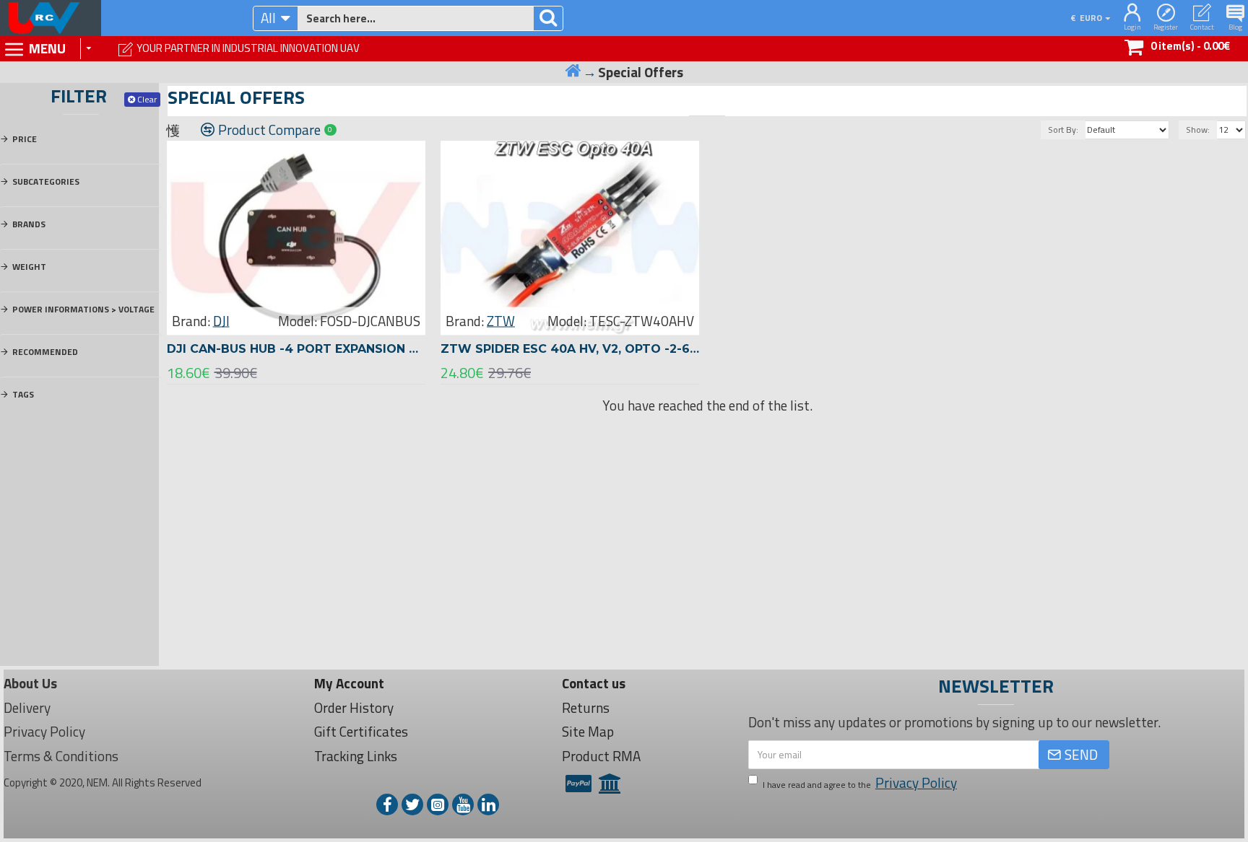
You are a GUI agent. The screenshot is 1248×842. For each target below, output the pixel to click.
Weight (29, 266)
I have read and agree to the (860, 783)
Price (24, 139)
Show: (1198, 129)
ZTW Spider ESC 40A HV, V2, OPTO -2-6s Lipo (570, 349)
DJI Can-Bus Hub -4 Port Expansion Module (296, 349)
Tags (23, 394)
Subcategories (45, 181)
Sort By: (1063, 129)
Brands (29, 224)
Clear (147, 99)
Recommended (45, 352)
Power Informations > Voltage (83, 309)
